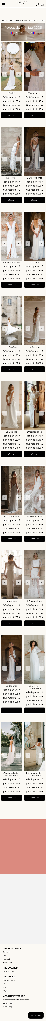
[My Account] (37, 3)
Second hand (7, 963)
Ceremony (6, 952)
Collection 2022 (8, 971)
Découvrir (11, 115)
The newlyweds (12, 948)
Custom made (8, 1003)
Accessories (7, 959)
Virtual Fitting (7, 1007)
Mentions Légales (9, 980)
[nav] (4, 2)
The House (9, 977)
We (4, 984)
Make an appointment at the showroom (16, 1000)
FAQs (5, 991)
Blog (4, 987)
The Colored (10, 968)
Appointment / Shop (14, 996)
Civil (4, 955)
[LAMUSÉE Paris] (21, 2)
